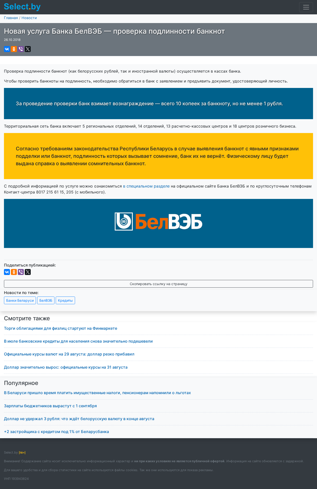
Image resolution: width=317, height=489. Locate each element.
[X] (28, 49)
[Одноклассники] (14, 49)
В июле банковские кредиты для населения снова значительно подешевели (78, 341)
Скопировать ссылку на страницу (158, 284)
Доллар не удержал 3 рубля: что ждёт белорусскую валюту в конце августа (79, 418)
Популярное (21, 383)
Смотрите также (27, 318)
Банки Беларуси (20, 300)
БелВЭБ (45, 300)
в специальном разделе (146, 186)
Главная (11, 18)
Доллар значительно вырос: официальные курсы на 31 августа (66, 367)
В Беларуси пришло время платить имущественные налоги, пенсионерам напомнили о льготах (97, 392)
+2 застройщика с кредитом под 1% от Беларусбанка (56, 431)
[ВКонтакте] (7, 49)
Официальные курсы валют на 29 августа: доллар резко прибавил (69, 354)
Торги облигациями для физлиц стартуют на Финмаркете (60, 328)
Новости (29, 18)
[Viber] (21, 49)
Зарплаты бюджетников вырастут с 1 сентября (50, 405)
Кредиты (65, 300)
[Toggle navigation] (306, 7)
